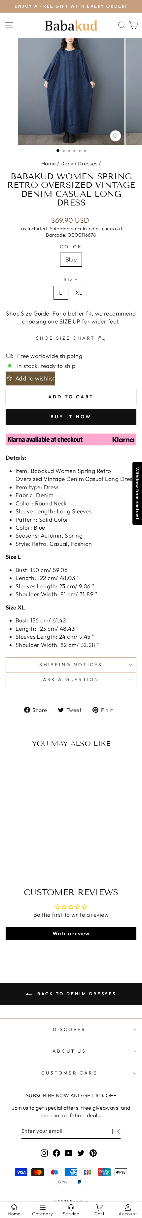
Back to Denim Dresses (75, 993)
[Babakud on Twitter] (81, 1153)
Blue (71, 259)
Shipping (60, 228)
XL (79, 292)
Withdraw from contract (137, 493)
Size (71, 279)
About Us (69, 1051)
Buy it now (71, 417)
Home (48, 163)
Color (71, 247)
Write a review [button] (71, 933)
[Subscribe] (116, 1131)
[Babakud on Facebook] (56, 1153)
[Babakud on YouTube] (68, 1153)
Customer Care (69, 1073)
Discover (69, 1029)
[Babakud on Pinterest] (93, 1153)
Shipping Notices (70, 664)
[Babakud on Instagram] (44, 1153)
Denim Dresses (79, 163)
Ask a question (71, 679)
